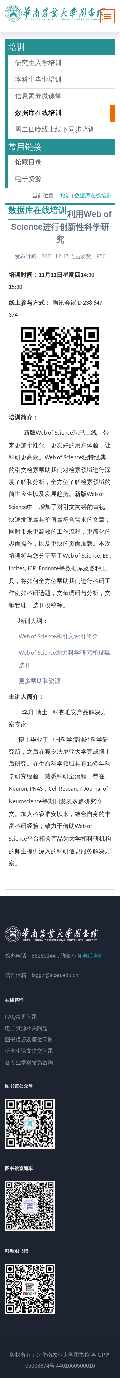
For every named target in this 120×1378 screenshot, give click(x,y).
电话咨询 (93, 956)
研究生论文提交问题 (29, 1051)
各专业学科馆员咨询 (29, 1062)
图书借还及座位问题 (29, 1039)
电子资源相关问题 (26, 1028)
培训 (65, 195)
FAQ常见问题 (21, 1017)
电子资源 (28, 178)
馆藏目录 (28, 162)
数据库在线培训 (93, 195)
